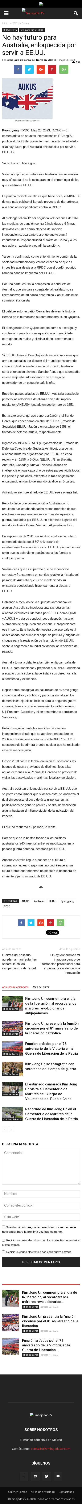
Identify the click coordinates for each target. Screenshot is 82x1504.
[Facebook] (24, 1476)
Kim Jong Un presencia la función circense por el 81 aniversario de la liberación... (50, 1321)
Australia (39, 901)
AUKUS (25, 901)
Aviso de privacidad (43, 1492)
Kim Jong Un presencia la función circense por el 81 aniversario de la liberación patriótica (52, 1028)
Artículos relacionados (15, 987)
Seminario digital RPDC (32, 29)
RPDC (7, 906)
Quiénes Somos (17, 1492)
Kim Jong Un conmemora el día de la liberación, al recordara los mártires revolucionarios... (49, 1297)
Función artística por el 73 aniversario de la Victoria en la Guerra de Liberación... (46, 1345)
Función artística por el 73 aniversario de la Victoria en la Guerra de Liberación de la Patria (51, 1048)
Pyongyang (67, 901)
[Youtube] (58, 1476)
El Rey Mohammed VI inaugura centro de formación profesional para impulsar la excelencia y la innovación (61, 964)
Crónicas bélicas (12, 1119)
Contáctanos (66, 1492)
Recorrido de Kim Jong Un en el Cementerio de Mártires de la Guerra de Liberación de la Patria (51, 1114)
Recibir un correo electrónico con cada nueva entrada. (39, 1252)
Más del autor (41, 987)
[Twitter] (46, 1476)
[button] (76, 13)
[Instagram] (35, 1476)
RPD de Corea (10, 29)
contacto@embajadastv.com (50, 1449)
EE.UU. (52, 901)
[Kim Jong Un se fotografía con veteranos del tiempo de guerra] (12, 1069)
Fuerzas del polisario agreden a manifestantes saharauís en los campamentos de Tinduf (19, 961)
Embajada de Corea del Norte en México (31, 59)
